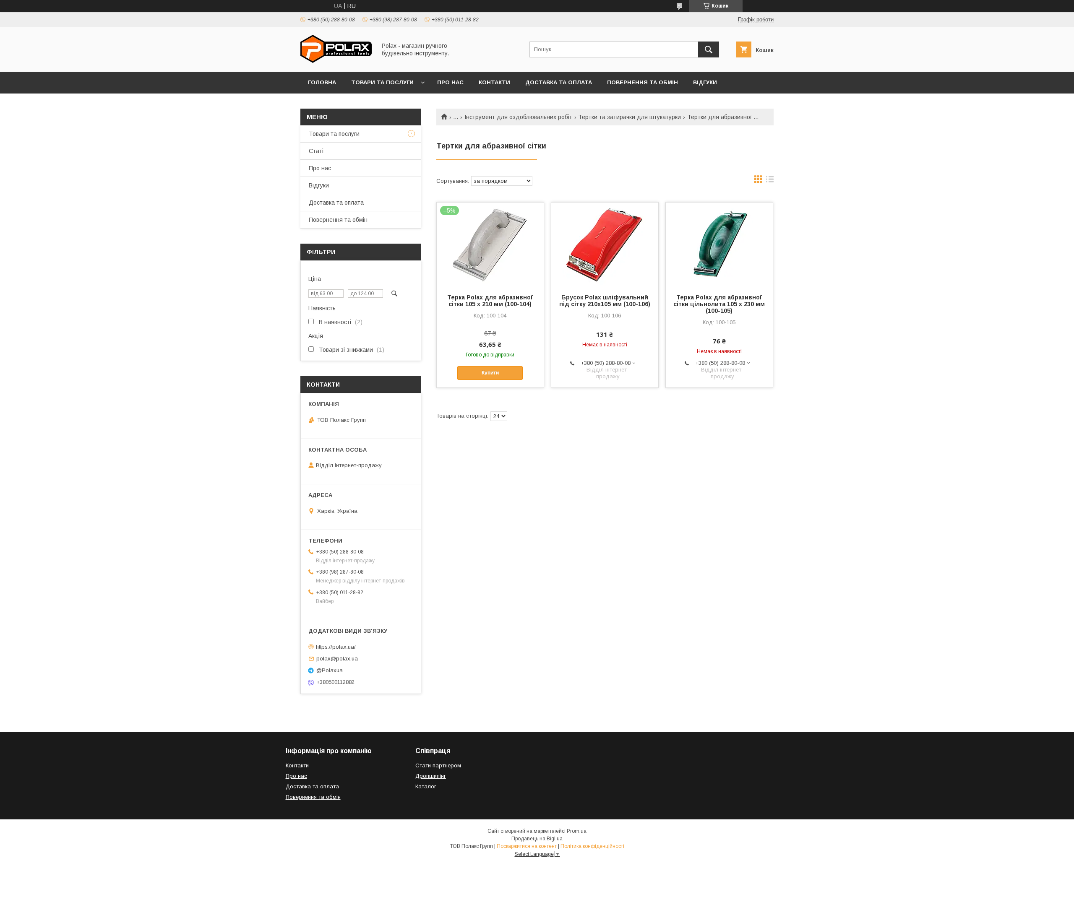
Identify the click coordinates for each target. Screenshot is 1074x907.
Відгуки (705, 82)
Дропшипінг (430, 776)
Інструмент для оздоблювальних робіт (518, 117)
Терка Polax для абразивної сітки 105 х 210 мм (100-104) (490, 300)
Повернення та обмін (642, 82)
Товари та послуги (382, 82)
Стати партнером (438, 765)
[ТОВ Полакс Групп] (336, 60)
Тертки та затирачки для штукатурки (629, 117)
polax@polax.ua (337, 658)
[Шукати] (708, 49)
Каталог (425, 786)
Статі (316, 151)
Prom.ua (577, 831)
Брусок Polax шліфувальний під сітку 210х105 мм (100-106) (604, 300)
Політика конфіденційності (592, 846)
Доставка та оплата (558, 82)
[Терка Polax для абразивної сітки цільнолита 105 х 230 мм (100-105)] (719, 244)
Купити (490, 373)
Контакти (494, 82)
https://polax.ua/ (336, 646)
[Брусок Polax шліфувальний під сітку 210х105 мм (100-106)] (604, 244)
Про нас (450, 82)
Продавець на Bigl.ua (537, 839)
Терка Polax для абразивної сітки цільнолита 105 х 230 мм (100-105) (719, 304)
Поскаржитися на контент (527, 846)
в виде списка (770, 181)
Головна (322, 82)
